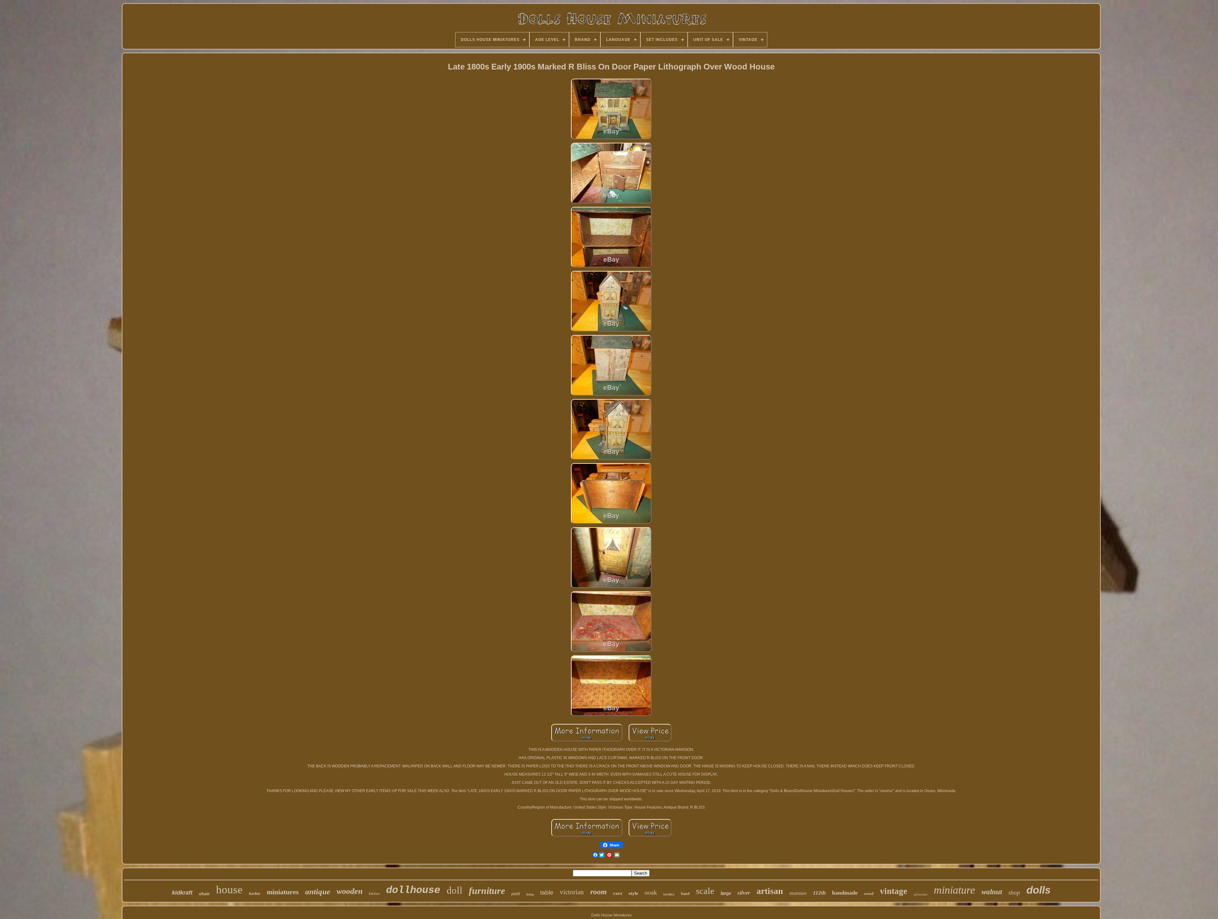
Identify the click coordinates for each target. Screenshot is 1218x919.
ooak (651, 892)
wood (869, 893)
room (598, 892)
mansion (798, 893)
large (726, 893)
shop (1014, 892)
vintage (893, 891)
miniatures (283, 892)
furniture (487, 890)
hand (685, 893)
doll (454, 890)
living (530, 894)
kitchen (374, 893)
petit (515, 893)
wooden (350, 891)
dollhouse (413, 890)
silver (743, 893)
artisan (769, 891)
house (229, 889)
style (633, 893)
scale (705, 891)
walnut (991, 892)
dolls (1038, 890)
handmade (845, 892)
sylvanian (920, 894)
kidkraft (182, 892)
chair (204, 893)
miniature (954, 890)
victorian (572, 892)
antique (317, 891)
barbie (254, 893)
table (546, 892)
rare (617, 893)
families (669, 894)
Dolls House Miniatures (611, 915)
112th (819, 893)
